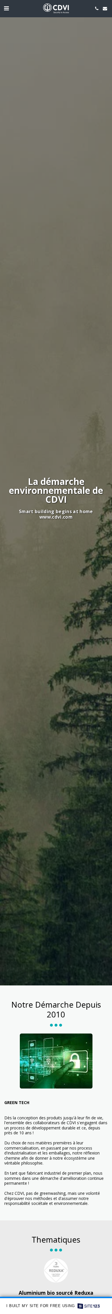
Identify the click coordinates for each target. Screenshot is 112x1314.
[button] (6, 8)
